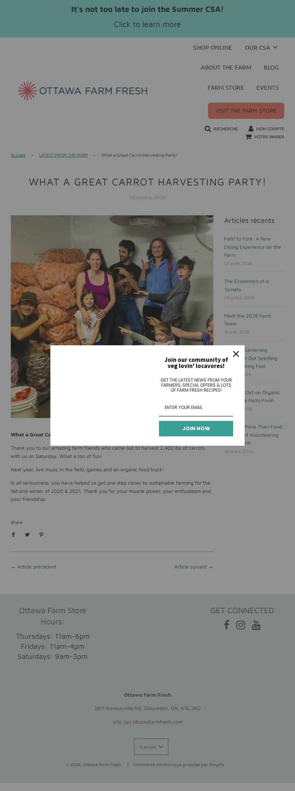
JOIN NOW (196, 428)
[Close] (236, 354)
